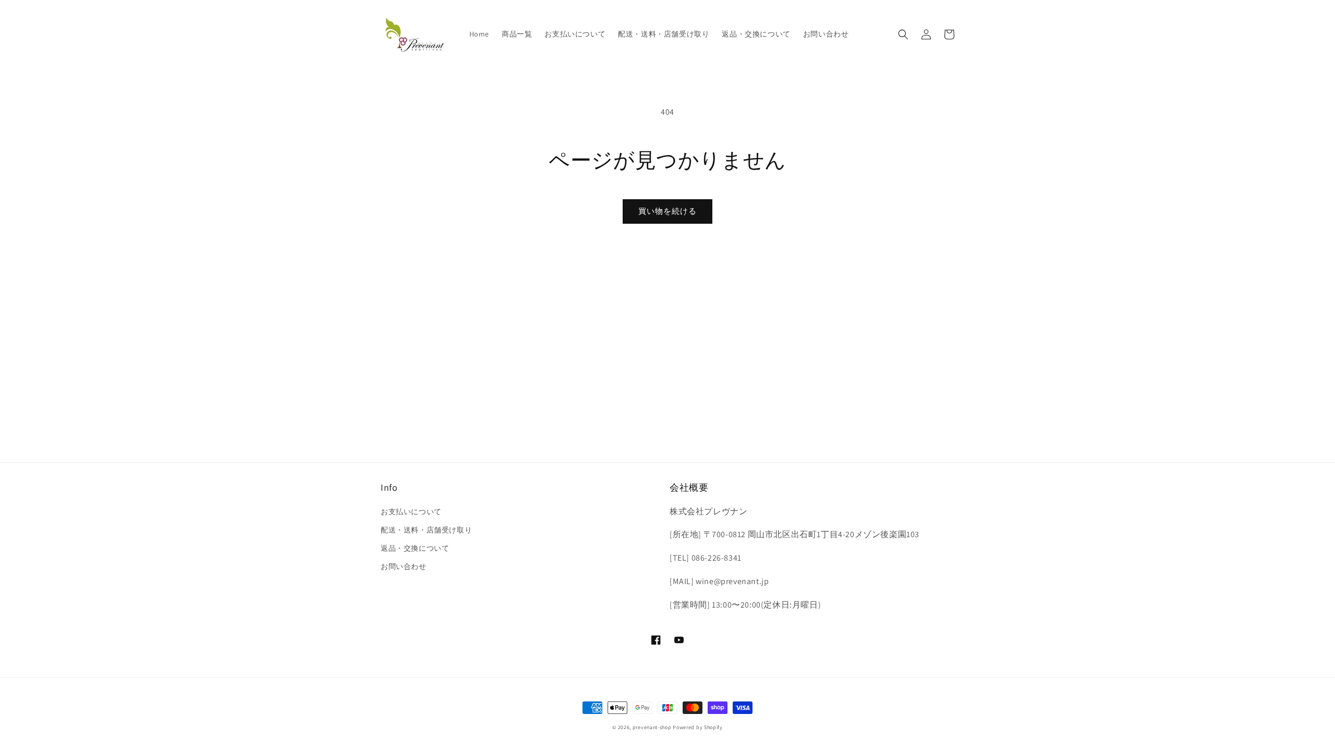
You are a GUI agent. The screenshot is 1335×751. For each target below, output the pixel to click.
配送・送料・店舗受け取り (426, 530)
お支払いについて (411, 511)
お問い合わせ (404, 566)
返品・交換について (415, 548)
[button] (903, 34)
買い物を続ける (667, 211)
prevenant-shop (652, 727)
